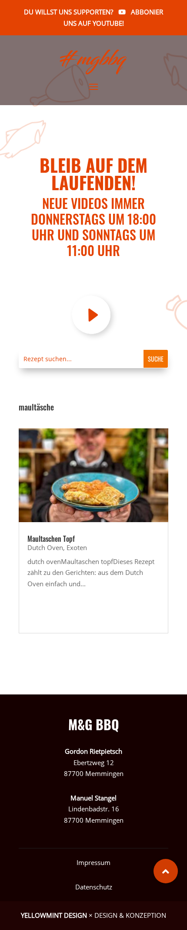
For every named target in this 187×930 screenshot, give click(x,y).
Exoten (77, 547)
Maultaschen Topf (51, 538)
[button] (166, 871)
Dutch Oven (45, 547)
